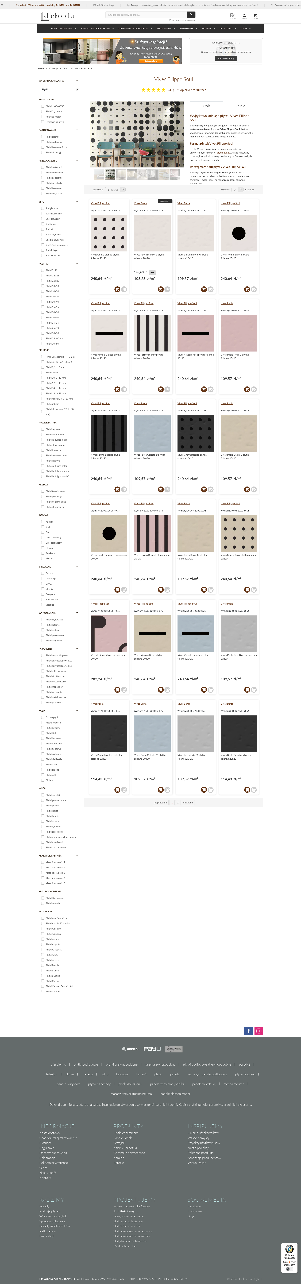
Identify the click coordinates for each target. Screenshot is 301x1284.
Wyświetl (225, 189)
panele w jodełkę (204, 1084)
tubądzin (52, 1074)
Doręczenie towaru (53, 1153)
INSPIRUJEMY (186, 28)
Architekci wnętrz (126, 1211)
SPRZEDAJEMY (164, 28)
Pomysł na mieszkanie (128, 1216)
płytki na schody (99, 1084)
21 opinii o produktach (191, 90)
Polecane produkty (201, 1153)
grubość (44, 350)
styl (41, 201)
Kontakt (45, 1178)
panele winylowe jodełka (167, 1084)
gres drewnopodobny (160, 1064)
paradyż (244, 1064)
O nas (43, 1168)
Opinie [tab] (239, 106)
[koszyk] (117, 289)
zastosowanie (47, 130)
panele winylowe (68, 1084)
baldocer (122, 1074)
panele (175, 1074)
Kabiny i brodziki (125, 1148)
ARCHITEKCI (226, 28)
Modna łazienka (124, 1246)
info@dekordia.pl (80, 5)
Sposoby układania (52, 1221)
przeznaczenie (48, 160)
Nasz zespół (47, 1172)
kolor (42, 710)
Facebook (194, 1206)
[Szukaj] (191, 15)
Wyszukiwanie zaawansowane (182, 20)
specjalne (45, 566)
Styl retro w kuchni (126, 1226)
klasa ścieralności (50, 855)
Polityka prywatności (54, 1163)
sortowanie (98, 189)
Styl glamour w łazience (130, 1241)
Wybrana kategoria (51, 80)
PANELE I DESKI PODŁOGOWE (95, 28)
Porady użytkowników (54, 1226)
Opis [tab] (206, 106)
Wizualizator (197, 1163)
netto (104, 1074)
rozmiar (44, 263)
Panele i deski (123, 1138)
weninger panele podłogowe (207, 1074)
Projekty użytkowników (204, 1143)
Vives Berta (183, 203)
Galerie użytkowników (203, 1133)
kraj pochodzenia (50, 891)
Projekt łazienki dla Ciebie (131, 1206)
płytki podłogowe (86, 1064)
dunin (70, 1074)
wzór (42, 788)
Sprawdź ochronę (226, 58)
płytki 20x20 (223, 152)
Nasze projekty (198, 1148)
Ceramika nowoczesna (129, 1153)
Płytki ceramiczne (61, 28)
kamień (141, 1074)
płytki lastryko (245, 1074)
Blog (191, 1216)
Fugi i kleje (46, 1236)
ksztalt (43, 484)
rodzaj (43, 515)
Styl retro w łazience (128, 1221)
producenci (46, 911)
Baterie (118, 1163)
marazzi (87, 1074)
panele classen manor (175, 1094)
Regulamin (46, 1148)
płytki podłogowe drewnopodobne (207, 1064)
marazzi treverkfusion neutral (132, 1094)
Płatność (45, 1143)
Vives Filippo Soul (100, 203)
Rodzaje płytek (49, 1211)
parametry (45, 648)
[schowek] (124, 289)
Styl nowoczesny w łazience (132, 1231)
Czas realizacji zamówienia (58, 1138)
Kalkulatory (47, 1231)
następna (188, 802)
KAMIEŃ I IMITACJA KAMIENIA (133, 28)
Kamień (118, 1158)
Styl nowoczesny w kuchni (131, 1236)
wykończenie (47, 613)
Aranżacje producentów (204, 1158)
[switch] (289, 1269)
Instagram (195, 1211)
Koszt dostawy (49, 1133)
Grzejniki (119, 1143)
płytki (158, 1074)
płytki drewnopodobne (122, 1064)
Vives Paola (140, 203)
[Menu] (295, 1245)
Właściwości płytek (53, 1216)
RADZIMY (206, 28)
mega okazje (46, 99)
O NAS (244, 28)
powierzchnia (47, 422)
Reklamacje (47, 1158)
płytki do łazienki (130, 1084)
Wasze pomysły (198, 1138)
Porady (44, 1206)
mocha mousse (234, 1084)
